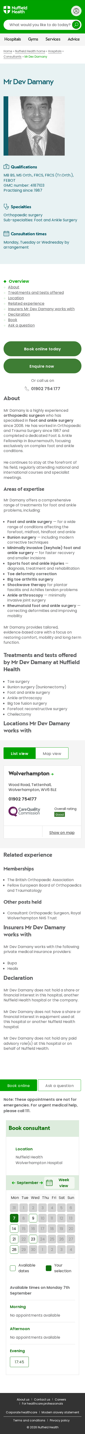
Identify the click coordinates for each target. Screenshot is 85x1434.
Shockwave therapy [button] (26, 584)
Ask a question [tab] (59, 1085)
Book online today (42, 349)
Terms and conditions (29, 1420)
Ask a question (21, 325)
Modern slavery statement (60, 1412)
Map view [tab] (52, 753)
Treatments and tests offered (36, 292)
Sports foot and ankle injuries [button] (35, 563)
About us (23, 1399)
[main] (42, 719)
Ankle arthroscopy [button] (25, 595)
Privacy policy (60, 1420)
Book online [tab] (18, 1085)
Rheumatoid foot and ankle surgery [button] (41, 605)
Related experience (26, 303)
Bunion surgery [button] (21, 537)
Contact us (42, 1399)
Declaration (19, 314)
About (13, 287)
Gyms (33, 39)
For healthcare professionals (42, 1404)
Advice (74, 39)
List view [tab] (19, 753)
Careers (60, 1399)
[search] (42, 25)
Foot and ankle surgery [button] (29, 521)
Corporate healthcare (21, 1412)
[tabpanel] (42, 803)
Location (16, 298)
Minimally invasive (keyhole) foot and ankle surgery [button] (44, 550)
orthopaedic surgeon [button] (24, 415)
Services (53, 39)
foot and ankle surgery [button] (51, 420)
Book (12, 320)
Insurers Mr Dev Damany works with (41, 309)
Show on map (62, 832)
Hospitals (12, 39)
